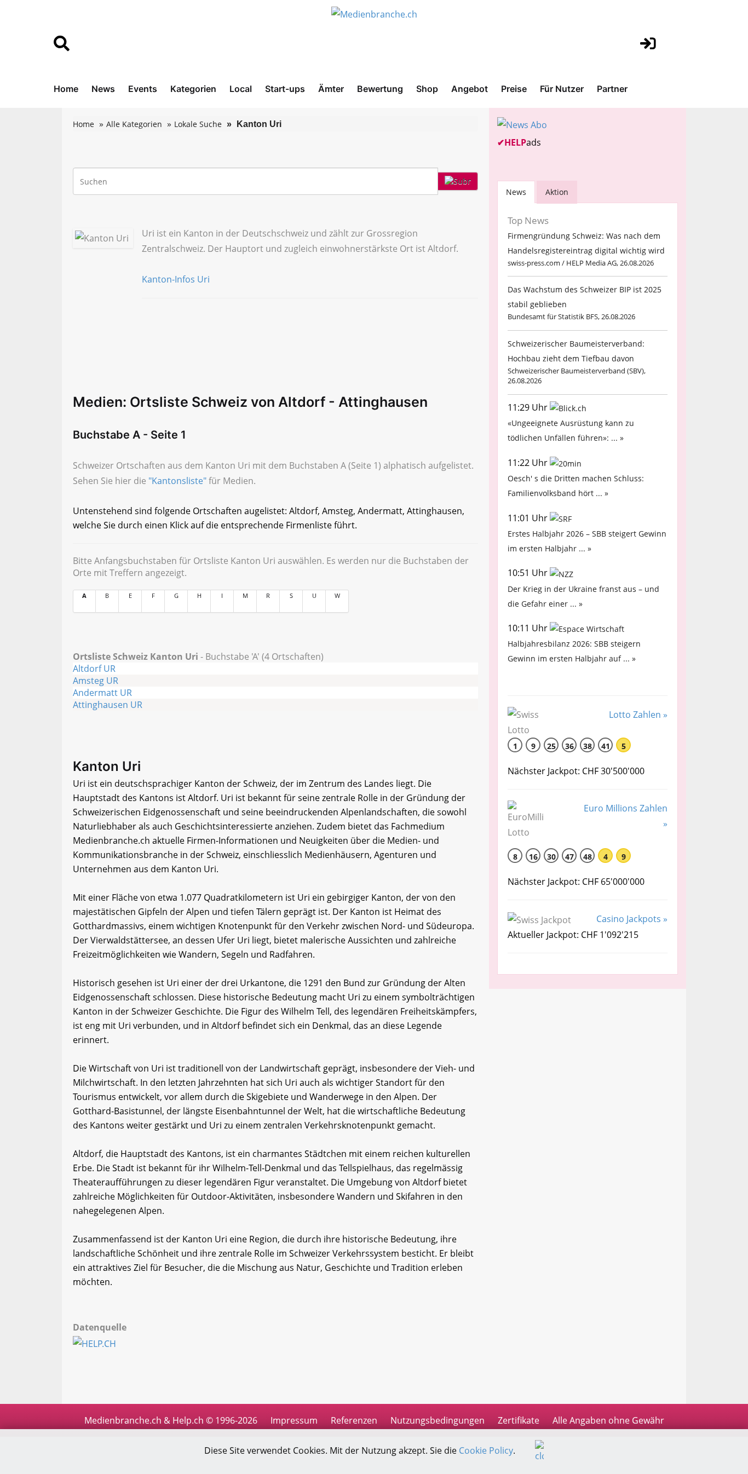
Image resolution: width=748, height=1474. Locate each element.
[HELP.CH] (106, 1343)
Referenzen (354, 1420)
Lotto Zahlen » (638, 715)
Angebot (469, 88)
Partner (612, 88)
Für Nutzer (562, 88)
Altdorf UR (94, 669)
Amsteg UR (95, 681)
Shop (427, 88)
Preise (514, 88)
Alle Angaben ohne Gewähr (608, 1420)
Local (240, 88)
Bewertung (380, 88)
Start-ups (285, 88)
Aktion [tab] (556, 192)
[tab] (516, 192)
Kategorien (193, 88)
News (103, 88)
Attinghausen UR (107, 705)
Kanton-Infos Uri (176, 279)
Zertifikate (518, 1420)
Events (142, 88)
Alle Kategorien (134, 124)
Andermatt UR (102, 693)
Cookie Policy (486, 1450)
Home (66, 88)
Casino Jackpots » (632, 919)
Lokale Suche (198, 124)
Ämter (331, 88)
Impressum (294, 1420)
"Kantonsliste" (177, 481)
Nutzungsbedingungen (437, 1420)
